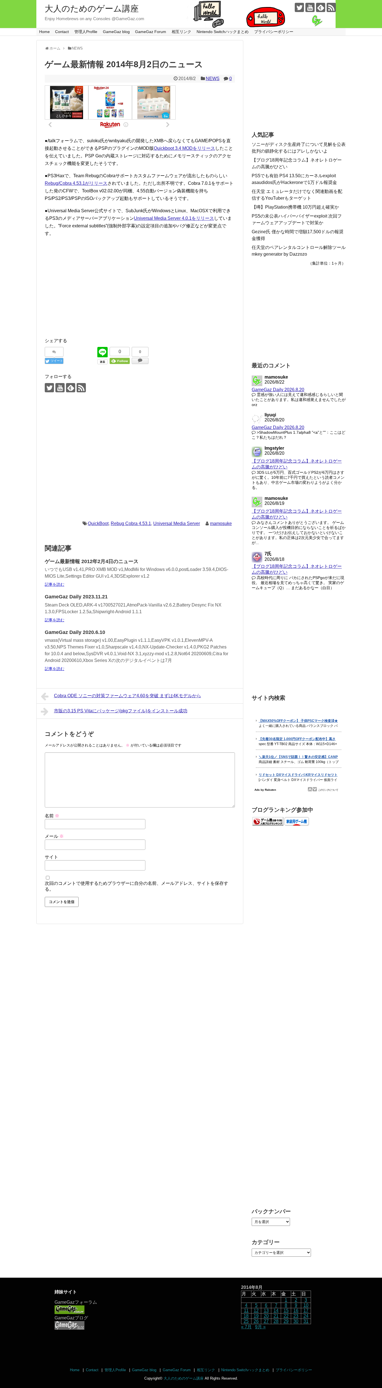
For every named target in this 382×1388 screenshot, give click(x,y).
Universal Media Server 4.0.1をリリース (174, 218)
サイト (51, 857)
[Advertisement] (140, 293)
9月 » (260, 1326)
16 (295, 1310)
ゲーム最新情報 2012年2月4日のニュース (91, 561)
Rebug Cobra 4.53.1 (131, 523)
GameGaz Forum (150, 31)
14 (276, 1310)
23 (295, 1316)
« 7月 (246, 1326)
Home (44, 31)
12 (256, 1310)
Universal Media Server (176, 523)
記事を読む (54, 584)
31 (305, 1321)
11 (246, 1310)
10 (305, 1305)
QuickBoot (98, 523)
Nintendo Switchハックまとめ (223, 31)
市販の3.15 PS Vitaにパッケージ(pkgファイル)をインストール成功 (120, 710)
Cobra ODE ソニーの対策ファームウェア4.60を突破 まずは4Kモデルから (127, 695)
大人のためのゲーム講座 (92, 8)
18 (246, 1316)
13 (266, 1310)
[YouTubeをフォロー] (310, 7)
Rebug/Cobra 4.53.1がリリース (76, 183)
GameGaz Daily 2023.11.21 (76, 596)
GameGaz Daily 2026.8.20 (278, 389)
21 (276, 1316)
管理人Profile (85, 31)
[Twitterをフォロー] (299, 7)
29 (286, 1321)
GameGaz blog (116, 31)
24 (305, 1316)
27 (266, 1321)
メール (54, 836)
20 (266, 1316)
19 (256, 1316)
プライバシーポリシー (273, 31)
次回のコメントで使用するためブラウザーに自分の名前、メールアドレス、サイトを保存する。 (136, 886)
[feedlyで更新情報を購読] (320, 7)
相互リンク (181, 31)
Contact (62, 31)
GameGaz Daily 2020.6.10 (75, 632)
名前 (52, 815)
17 (305, 1310)
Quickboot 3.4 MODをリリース (184, 148)
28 (276, 1321)
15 (286, 1310)
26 (256, 1321)
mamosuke (221, 523)
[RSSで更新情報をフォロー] (331, 7)
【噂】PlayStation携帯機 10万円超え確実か (295, 207)
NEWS (213, 78)
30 (295, 1321)
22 (286, 1316)
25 (246, 1321)
